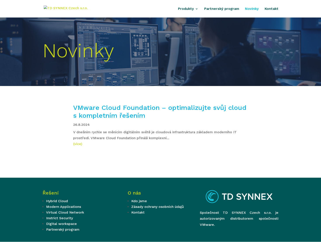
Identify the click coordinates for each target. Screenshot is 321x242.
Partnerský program (221, 9)
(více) (77, 144)
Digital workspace (61, 224)
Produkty (186, 9)
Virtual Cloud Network (65, 212)
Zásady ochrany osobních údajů (157, 207)
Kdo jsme (139, 201)
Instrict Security (59, 218)
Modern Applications (63, 207)
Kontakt (271, 9)
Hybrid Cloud (57, 201)
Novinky (252, 9)
